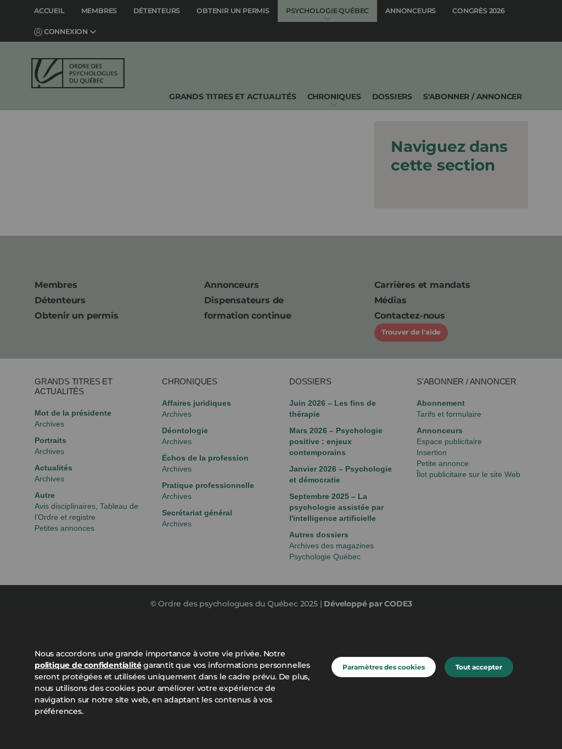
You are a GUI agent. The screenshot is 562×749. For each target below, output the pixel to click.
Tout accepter (479, 667)
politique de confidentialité (88, 665)
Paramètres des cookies (383, 667)
